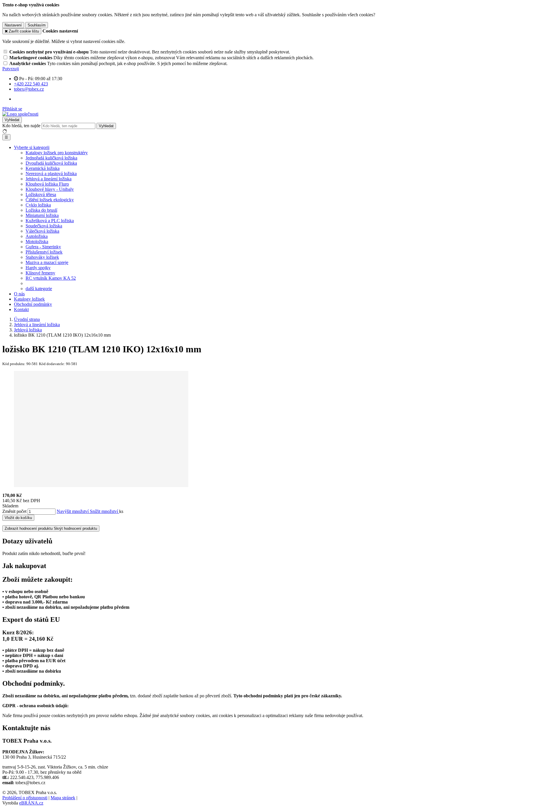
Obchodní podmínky (33, 304)
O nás (19, 293)
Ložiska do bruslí (41, 210)
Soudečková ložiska (44, 225)
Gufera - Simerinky (43, 246)
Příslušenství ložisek (44, 251)
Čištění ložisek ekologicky (50, 199)
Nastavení (13, 25)
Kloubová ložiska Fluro (47, 184)
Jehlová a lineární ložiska (48, 178)
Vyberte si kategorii (31, 147)
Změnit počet (14, 511)
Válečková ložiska (42, 231)
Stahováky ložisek (42, 257)
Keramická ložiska (43, 168)
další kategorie (39, 288)
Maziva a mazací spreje (47, 262)
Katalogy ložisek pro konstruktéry (57, 152)
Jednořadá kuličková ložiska (51, 157)
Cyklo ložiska (38, 204)
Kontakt (21, 309)
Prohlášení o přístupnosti (24, 797)
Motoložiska (37, 241)
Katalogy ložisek (29, 299)
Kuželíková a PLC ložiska (50, 220)
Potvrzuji (10, 68)
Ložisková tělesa (41, 194)
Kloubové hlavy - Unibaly (50, 189)
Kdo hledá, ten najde (21, 125)
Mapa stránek (63, 797)
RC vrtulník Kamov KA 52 (51, 278)
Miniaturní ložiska (42, 215)
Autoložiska (37, 236)
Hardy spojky (38, 267)
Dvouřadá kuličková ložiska (51, 163)
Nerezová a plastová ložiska (51, 173)
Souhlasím (37, 25)
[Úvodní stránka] (20, 114)
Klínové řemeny (40, 272)
